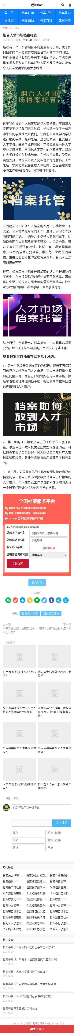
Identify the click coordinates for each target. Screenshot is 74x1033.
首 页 (9, 13)
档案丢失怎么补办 (37, 923)
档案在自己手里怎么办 (13, 911)
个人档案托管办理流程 (37, 905)
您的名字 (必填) (16, 532)
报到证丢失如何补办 (37, 917)
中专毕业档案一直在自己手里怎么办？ (19, 630)
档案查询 (28, 13)
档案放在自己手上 (60, 917)
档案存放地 (12, 899)
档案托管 (46, 13)
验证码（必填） (31, 547)
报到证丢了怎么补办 (13, 923)
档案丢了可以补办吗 (13, 887)
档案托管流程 (51, 613)
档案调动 (28, 20)
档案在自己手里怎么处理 (60, 911)
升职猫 (37, 5)
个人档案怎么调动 (60, 893)
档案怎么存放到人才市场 (37, 875)
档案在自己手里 (37, 911)
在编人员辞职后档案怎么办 (55, 628)
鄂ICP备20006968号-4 (53, 1023)
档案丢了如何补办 (37, 887)
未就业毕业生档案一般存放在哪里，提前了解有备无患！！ (54, 712)
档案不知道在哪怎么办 (13, 917)
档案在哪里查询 (60, 875)
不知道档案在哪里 (13, 893)
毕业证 (9, 20)
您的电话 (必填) (16, 540)
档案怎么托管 (30, 613)
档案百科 (46, 20)
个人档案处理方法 (13, 929)
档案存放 (58, 899)
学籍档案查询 (60, 887)
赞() (39, 582)
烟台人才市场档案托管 (20, 35)
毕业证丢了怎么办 (60, 929)
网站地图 (37, 1023)
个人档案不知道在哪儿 (37, 893)
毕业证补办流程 (37, 929)
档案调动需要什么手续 (37, 899)
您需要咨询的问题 (17, 554)
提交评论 (61, 822)
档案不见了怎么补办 (60, 923)
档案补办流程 (13, 905)
